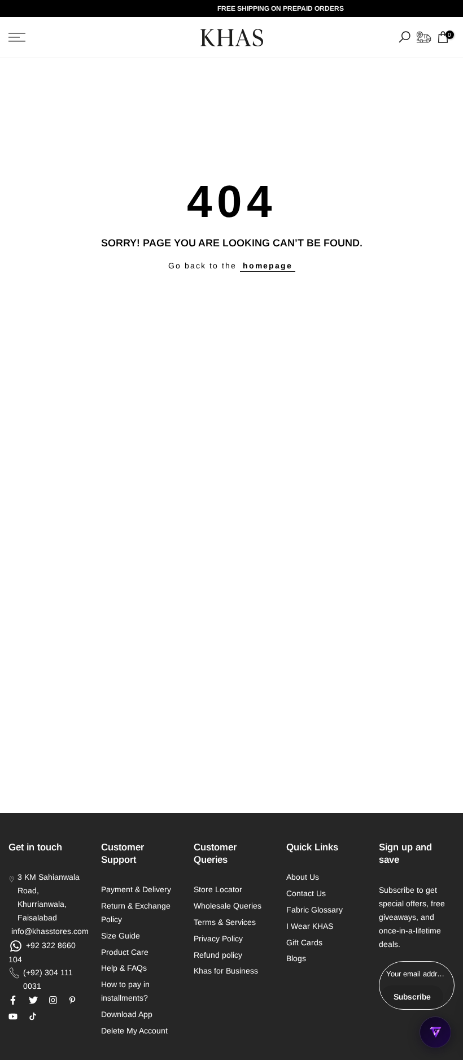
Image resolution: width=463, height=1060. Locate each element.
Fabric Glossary (314, 909)
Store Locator (218, 889)
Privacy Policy (218, 938)
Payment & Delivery (136, 889)
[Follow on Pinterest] (72, 1000)
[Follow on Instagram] (53, 1000)
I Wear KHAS (309, 926)
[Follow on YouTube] (13, 1016)
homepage (267, 265)
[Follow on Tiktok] (33, 1016)
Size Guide (120, 935)
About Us (302, 876)
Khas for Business (226, 970)
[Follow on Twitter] (33, 1000)
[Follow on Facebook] (13, 1000)
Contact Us (306, 893)
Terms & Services (225, 922)
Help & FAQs (124, 967)
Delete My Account (134, 1030)
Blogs (296, 958)
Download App (126, 1014)
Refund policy (218, 954)
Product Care (124, 952)
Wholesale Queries (227, 905)
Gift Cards (304, 942)
